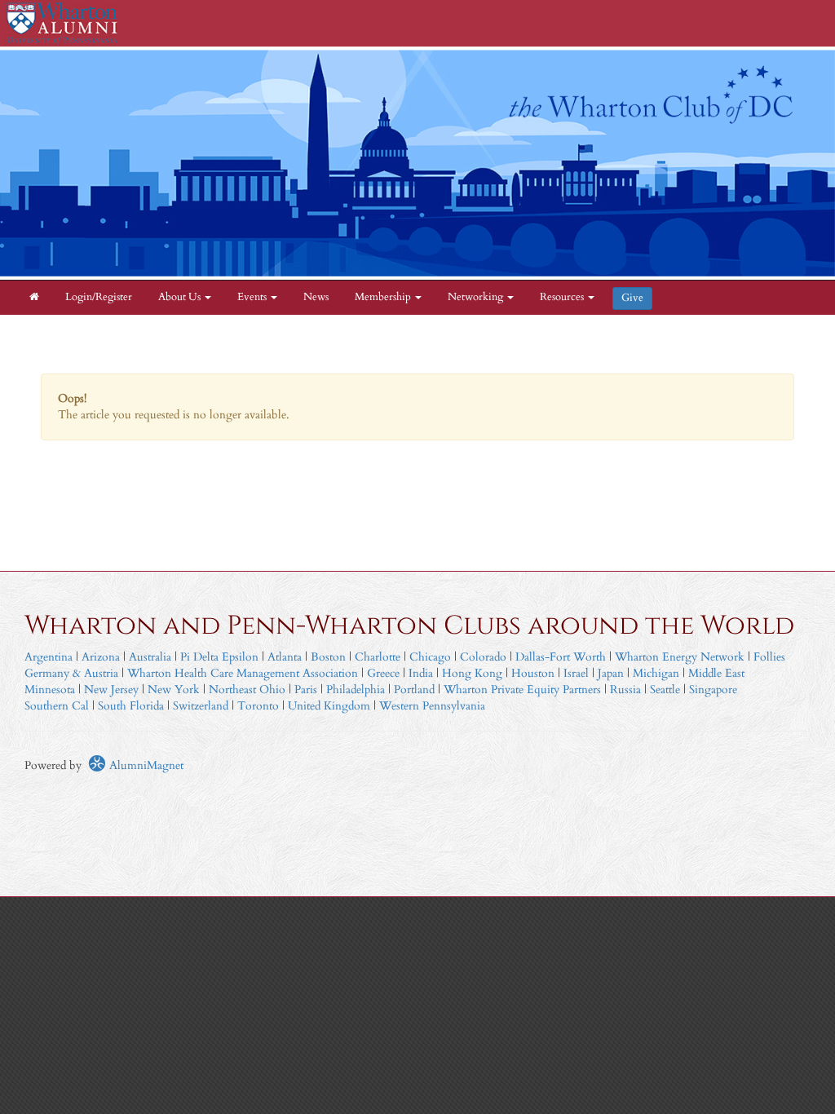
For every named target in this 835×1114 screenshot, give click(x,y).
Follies (769, 657)
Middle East (716, 673)
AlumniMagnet (144, 765)
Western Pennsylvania (432, 706)
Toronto (258, 706)
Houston (532, 673)
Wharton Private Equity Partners (522, 689)
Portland (414, 689)
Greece (383, 673)
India (421, 673)
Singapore (713, 689)
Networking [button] (477, 297)
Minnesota (49, 689)
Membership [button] (384, 297)
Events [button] (253, 297)
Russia (625, 689)
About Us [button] (180, 297)
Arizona (101, 657)
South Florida (131, 706)
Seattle (665, 689)
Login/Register (98, 297)
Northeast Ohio (247, 689)
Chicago (430, 657)
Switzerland (200, 706)
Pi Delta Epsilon (219, 657)
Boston (328, 657)
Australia (150, 657)
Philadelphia (355, 689)
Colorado (483, 657)
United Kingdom (329, 706)
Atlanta (284, 657)
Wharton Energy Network (679, 657)
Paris (305, 689)
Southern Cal (56, 706)
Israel (576, 673)
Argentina (48, 657)
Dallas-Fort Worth (560, 657)
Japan (611, 673)
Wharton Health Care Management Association (242, 673)
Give (632, 298)
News (316, 297)
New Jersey (113, 689)
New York (174, 689)
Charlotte (377, 657)
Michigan (656, 673)
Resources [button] (563, 297)
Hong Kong (472, 673)
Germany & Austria (71, 673)
